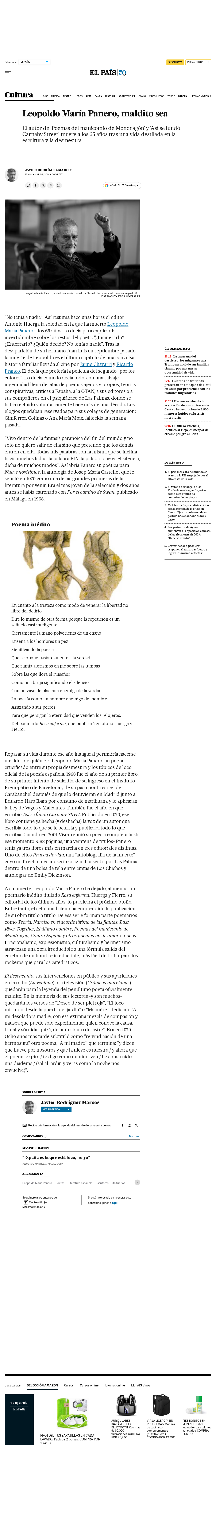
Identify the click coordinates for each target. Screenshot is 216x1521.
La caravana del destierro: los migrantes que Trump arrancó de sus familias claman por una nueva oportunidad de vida (187, 364)
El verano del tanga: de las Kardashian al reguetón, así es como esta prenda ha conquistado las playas (187, 492)
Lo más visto (174, 462)
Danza (98, 96)
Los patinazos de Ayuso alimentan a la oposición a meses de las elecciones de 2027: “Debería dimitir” (189, 533)
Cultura (19, 95)
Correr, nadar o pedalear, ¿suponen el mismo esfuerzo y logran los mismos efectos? (187, 549)
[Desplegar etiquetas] (137, 1182)
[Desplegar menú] (8, 72)
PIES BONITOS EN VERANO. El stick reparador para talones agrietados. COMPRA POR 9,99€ (196, 1427)
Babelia (183, 96)
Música (55, 96)
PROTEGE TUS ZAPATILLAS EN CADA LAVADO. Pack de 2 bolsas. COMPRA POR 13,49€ (70, 1439)
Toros (171, 96)
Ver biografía (51, 1109)
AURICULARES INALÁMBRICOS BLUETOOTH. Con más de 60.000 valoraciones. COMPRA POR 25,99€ (125, 1429)
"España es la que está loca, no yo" (56, 1158)
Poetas (59, 1183)
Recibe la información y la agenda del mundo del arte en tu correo (69, 1125)
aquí (114, 1202)
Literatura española (80, 1183)
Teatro (67, 96)
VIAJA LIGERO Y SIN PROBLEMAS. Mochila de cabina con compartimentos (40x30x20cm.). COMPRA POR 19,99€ (161, 1429)
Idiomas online (115, 1385)
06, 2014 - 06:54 (48, 174)
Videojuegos (156, 96)
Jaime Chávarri (96, 364)
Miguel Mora (55, 1163)
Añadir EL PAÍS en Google (124, 185)
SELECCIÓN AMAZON (42, 1385)
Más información (32, 1206)
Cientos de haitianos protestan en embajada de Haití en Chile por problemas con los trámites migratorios (188, 387)
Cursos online (89, 1385)
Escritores (102, 1183)
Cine (45, 96)
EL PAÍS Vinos (140, 1385)
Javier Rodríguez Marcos (48, 170)
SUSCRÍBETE (175, 62)
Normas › (134, 1136)
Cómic (142, 96)
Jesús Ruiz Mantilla (34, 1163)
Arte (88, 96)
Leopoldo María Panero (37, 1183)
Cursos (69, 1385)
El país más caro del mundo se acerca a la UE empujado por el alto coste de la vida (188, 475)
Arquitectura (127, 96)
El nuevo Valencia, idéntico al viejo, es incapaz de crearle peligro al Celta (187, 430)
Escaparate (12, 1385)
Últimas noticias (201, 96)
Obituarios (118, 1183)
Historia (110, 96)
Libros (79, 96)
